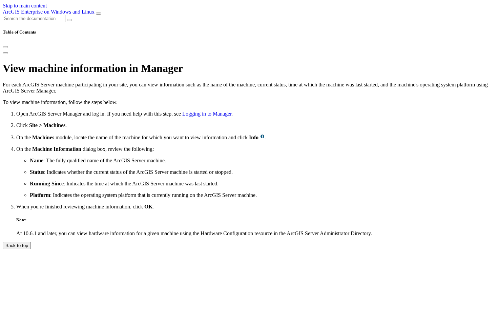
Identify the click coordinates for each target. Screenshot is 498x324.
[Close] (5, 47)
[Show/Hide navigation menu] (98, 14)
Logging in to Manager (206, 114)
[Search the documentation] (69, 20)
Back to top (16, 245)
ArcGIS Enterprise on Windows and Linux (49, 12)
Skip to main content (25, 5)
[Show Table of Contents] (5, 53)
